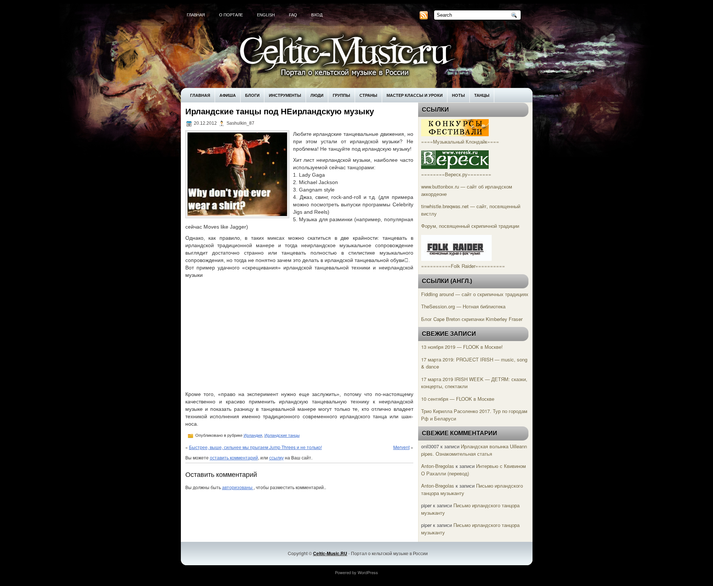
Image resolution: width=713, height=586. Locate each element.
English (266, 15)
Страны (368, 95)
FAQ (293, 15)
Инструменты (285, 95)
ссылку (276, 457)
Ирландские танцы (282, 435)
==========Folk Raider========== (463, 265)
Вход (316, 15)
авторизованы (238, 487)
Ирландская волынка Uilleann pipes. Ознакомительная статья (474, 450)
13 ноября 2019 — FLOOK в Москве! (462, 346)
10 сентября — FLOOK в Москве (457, 398)
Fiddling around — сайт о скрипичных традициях (474, 294)
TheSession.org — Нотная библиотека (463, 306)
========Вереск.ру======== (456, 174)
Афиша (227, 95)
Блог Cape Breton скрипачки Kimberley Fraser (471, 319)
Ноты (458, 95)
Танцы (481, 95)
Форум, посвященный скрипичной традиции (470, 225)
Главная (196, 15)
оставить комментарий (234, 457)
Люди (316, 95)
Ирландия (253, 435)
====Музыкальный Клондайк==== (460, 141)
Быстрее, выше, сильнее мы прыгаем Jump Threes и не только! (255, 447)
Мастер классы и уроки (415, 95)
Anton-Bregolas (437, 465)
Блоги (252, 95)
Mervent (401, 447)
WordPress (368, 572)
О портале (231, 15)
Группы (341, 95)
